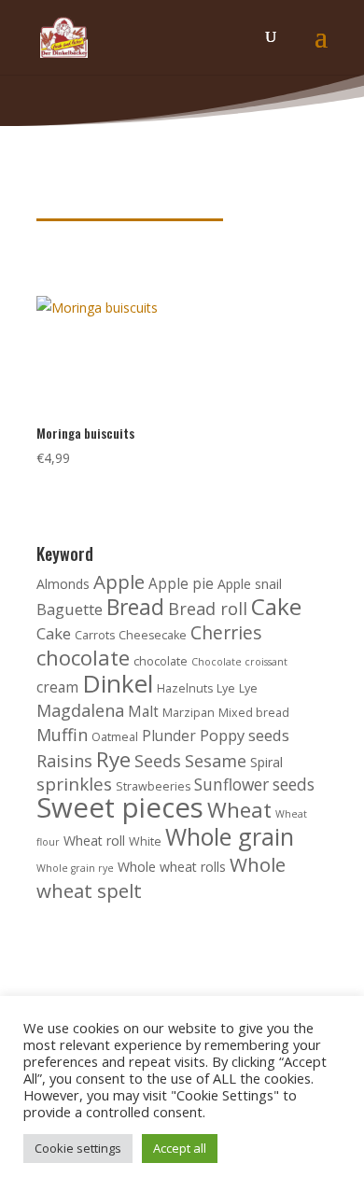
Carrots (95, 635)
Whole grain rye (75, 868)
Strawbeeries (153, 786)
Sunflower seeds (254, 784)
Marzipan (188, 713)
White (145, 841)
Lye (226, 688)
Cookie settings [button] (78, 1148)
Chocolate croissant (239, 661)
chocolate (83, 657)
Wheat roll (94, 840)
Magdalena (80, 710)
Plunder (169, 736)
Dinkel (117, 683)
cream (57, 687)
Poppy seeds (244, 735)
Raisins (64, 761)
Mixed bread (253, 713)
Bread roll (207, 608)
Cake (276, 606)
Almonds (63, 584)
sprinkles (74, 784)
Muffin (62, 734)
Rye (113, 759)
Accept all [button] (179, 1148)
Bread (135, 607)
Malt (143, 712)
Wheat (239, 809)
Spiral (266, 762)
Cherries (226, 632)
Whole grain (229, 836)
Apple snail (249, 584)
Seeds (157, 761)
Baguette (69, 609)
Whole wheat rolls (172, 867)
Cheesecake (153, 635)
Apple (119, 581)
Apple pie (181, 584)
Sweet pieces (119, 807)
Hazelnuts (185, 688)
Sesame (215, 761)
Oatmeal (114, 737)
